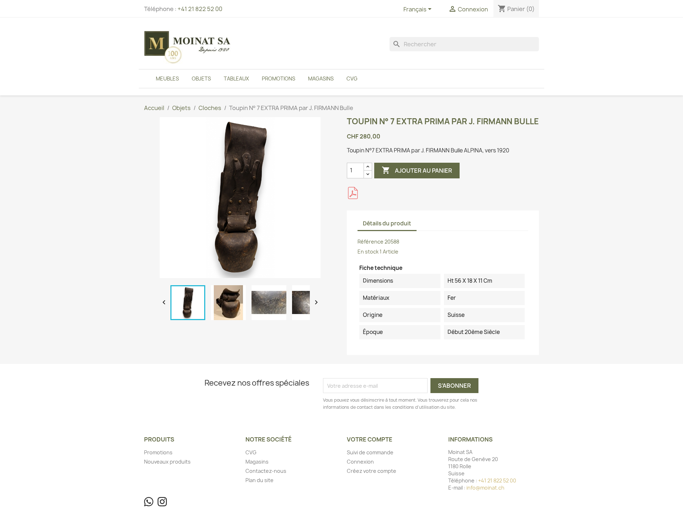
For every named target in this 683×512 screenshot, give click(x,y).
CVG (352, 78)
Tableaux (236, 78)
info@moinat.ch (485, 487)
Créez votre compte (371, 470)
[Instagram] (162, 501)
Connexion (360, 461)
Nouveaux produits (167, 461)
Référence (370, 241)
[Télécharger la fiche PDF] (353, 193)
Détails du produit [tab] (387, 223)
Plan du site (259, 480)
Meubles (167, 78)
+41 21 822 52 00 (200, 9)
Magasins (321, 78)
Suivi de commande (370, 452)
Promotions (278, 78)
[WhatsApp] (148, 501)
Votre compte (369, 439)
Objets (201, 78)
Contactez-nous (265, 470)
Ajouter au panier (417, 170)
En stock (368, 251)
